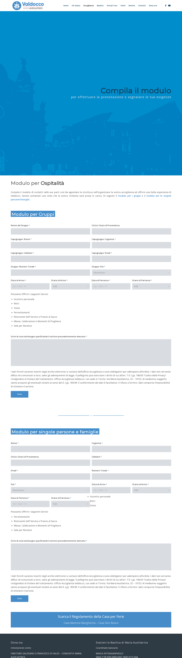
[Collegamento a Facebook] (166, 5)
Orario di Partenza (142, 280)
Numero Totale (100, 470)
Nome (15, 443)
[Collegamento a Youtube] (169, 5)
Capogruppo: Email (102, 252)
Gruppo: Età (98, 266)
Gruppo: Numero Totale (23, 266)
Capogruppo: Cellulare (22, 252)
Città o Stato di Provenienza (106, 225)
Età (13, 484)
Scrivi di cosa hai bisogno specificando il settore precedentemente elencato (49, 336)
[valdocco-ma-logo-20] (28, 5)
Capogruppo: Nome (21, 239)
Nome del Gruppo (20, 225)
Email (14, 470)
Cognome (97, 443)
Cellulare (97, 456)
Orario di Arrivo (59, 280)
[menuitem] (66, 5)
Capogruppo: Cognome (104, 239)
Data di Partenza (101, 280)
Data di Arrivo (18, 280)
